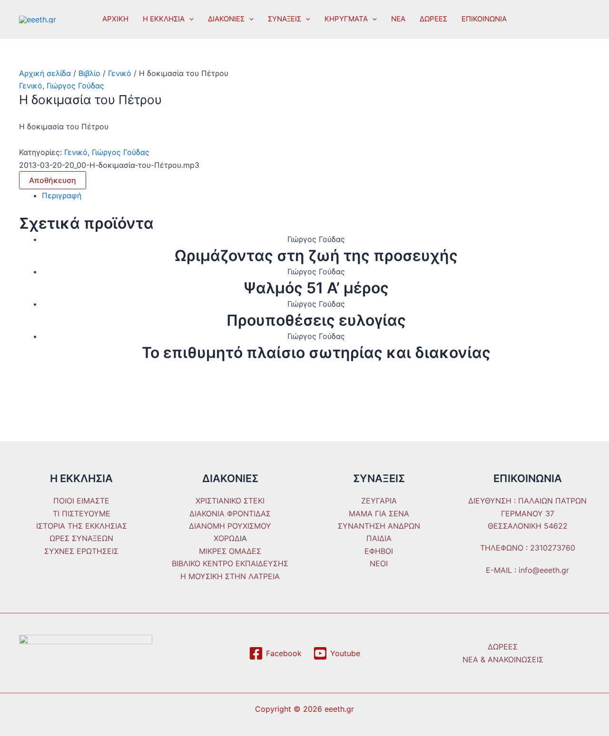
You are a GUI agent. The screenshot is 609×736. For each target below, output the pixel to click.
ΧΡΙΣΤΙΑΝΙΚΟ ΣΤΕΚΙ (230, 500)
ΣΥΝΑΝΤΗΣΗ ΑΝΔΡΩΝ (379, 526)
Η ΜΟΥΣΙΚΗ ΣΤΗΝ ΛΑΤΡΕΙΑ (230, 576)
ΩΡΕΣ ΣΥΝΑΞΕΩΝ (81, 538)
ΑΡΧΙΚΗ (115, 18)
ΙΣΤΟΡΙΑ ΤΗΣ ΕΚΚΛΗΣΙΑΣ (81, 526)
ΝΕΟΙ (379, 563)
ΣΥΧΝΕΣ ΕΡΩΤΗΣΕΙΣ (81, 551)
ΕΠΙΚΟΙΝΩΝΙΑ (484, 18)
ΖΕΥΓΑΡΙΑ (379, 500)
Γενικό (119, 73)
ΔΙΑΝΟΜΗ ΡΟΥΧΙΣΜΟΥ (230, 526)
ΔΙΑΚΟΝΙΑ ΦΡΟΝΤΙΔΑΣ (230, 513)
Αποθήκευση (52, 180)
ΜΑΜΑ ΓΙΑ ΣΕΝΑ (379, 513)
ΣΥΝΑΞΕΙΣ (284, 18)
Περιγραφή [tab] (61, 195)
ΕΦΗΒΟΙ (378, 551)
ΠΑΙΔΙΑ (379, 538)
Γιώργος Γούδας (75, 85)
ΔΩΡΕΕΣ (433, 18)
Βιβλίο (89, 73)
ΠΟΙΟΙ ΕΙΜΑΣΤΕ (81, 500)
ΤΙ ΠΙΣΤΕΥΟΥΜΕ (81, 513)
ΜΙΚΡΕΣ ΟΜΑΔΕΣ (230, 551)
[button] (189, 19)
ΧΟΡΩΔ (227, 538)
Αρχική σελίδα (45, 73)
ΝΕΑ (398, 18)
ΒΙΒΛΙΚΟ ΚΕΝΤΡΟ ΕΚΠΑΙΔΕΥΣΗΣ (230, 563)
